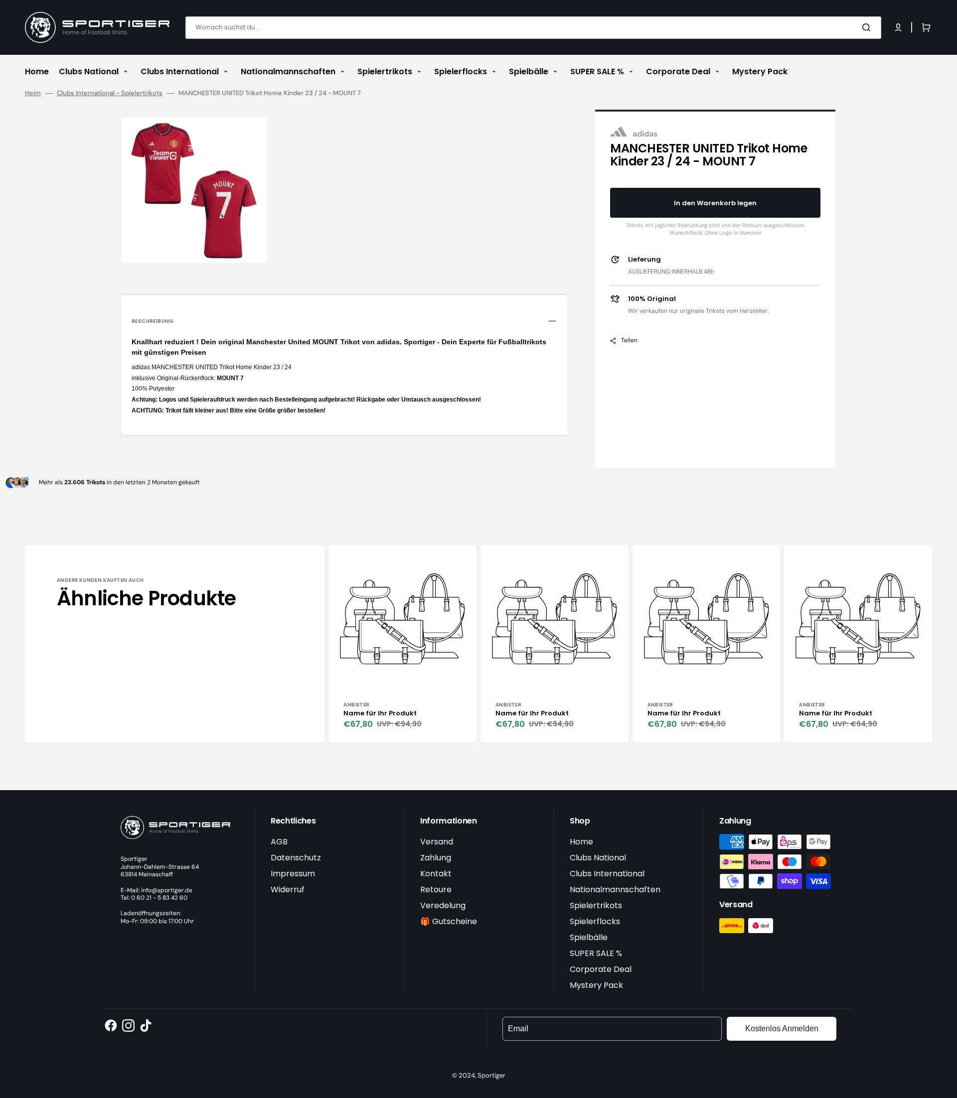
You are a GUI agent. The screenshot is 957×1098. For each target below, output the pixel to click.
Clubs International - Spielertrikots (109, 93)
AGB (279, 841)
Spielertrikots (596, 905)
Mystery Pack (596, 985)
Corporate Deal (601, 969)
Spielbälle (589, 937)
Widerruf (288, 889)
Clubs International (607, 873)
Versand (436, 841)
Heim (33, 93)
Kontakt (436, 873)
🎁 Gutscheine (448, 921)
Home (581, 841)
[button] (898, 27)
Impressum (293, 873)
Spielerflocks (595, 921)
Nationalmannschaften (615, 889)
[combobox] (533, 27)
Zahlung (435, 857)
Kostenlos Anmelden (781, 1028)
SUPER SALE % (596, 953)
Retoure (436, 889)
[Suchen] (868, 27)
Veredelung (443, 905)
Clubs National (598, 857)
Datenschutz (296, 857)
